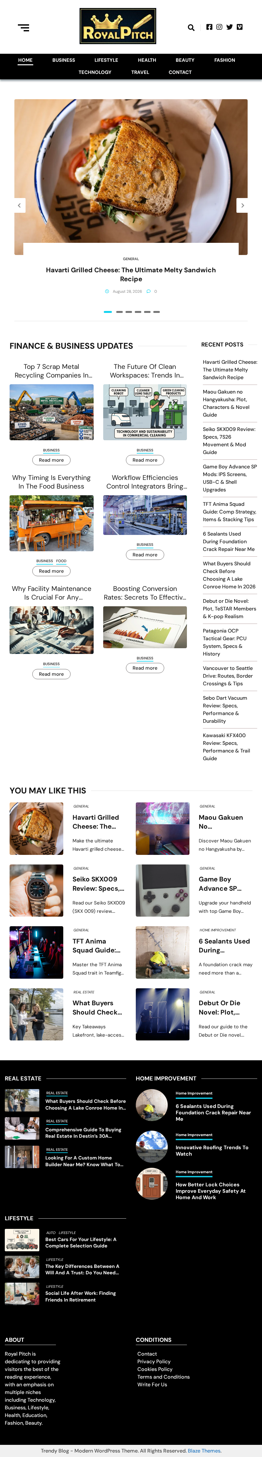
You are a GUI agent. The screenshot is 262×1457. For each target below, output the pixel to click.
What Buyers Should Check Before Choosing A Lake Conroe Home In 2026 (99, 1008)
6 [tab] (156, 312)
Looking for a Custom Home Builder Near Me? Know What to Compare (82, 1161)
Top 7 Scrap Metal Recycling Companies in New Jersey (52, 371)
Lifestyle (106, 60)
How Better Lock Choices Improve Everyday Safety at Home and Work (211, 1191)
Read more (51, 460)
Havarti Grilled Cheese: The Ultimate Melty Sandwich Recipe (131, 274)
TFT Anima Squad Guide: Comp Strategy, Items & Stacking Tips (229, 512)
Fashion (224, 60)
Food (61, 561)
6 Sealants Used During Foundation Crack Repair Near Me (229, 541)
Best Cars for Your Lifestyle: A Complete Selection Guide (81, 1242)
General (131, 259)
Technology (95, 72)
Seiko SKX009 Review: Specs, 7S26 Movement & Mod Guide (98, 884)
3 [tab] (129, 312)
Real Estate (83, 992)
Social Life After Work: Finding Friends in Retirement (80, 1296)
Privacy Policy (154, 1361)
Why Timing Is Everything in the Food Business (51, 482)
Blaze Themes (204, 1450)
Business (63, 60)
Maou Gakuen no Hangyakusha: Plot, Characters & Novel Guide (225, 822)
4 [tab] (138, 312)
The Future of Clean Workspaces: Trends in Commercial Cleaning (145, 371)
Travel (140, 72)
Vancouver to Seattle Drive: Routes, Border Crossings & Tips (228, 676)
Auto (51, 1232)
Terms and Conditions (163, 1376)
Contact (180, 72)
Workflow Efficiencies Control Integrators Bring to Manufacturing (144, 482)
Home (25, 60)
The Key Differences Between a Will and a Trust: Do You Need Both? (82, 1269)
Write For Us (152, 1384)
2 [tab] (119, 312)
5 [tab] (147, 312)
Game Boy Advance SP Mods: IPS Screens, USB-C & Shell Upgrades (224, 884)
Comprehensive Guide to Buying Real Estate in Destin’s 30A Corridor (83, 1133)
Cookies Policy (155, 1369)
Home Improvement (218, 930)
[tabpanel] (131, 205)
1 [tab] (108, 312)
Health (147, 60)
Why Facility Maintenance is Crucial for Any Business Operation (51, 593)
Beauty (185, 60)
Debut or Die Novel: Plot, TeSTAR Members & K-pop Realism (229, 609)
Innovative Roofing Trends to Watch (212, 1150)
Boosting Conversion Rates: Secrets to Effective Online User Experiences (145, 593)
